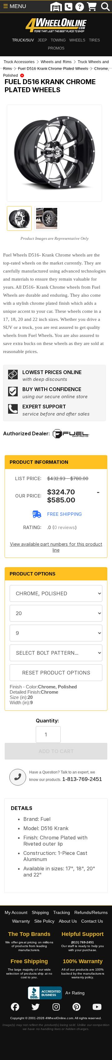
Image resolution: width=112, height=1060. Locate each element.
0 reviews (64, 527)
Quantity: (47, 720)
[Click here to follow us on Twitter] (35, 1007)
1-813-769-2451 (82, 779)
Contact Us (92, 921)
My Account (16, 912)
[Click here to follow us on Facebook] (15, 1007)
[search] (105, 6)
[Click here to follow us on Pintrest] (76, 1007)
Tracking (61, 912)
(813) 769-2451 (82, 942)
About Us (68, 921)
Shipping (40, 912)
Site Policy (44, 921)
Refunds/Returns (91, 912)
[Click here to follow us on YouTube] (97, 1007)
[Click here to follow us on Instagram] (56, 1007)
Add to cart (56, 751)
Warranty (21, 921)
